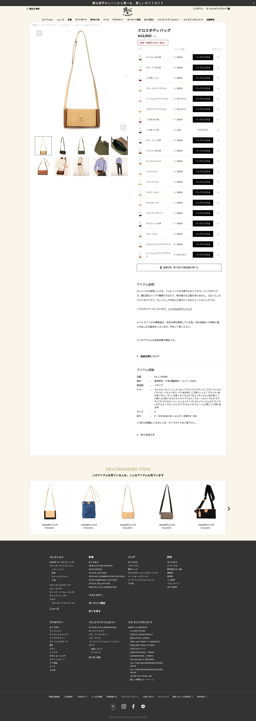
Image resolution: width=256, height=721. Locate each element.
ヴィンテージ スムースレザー (62, 592)
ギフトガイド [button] (81, 19)
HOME (35, 25)
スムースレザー (56, 588)
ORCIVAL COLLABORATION (103, 587)
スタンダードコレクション (61, 565)
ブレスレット (55, 631)
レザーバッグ (58, 569)
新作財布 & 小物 (174, 569)
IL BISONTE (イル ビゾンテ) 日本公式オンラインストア (128, 11)
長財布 (170, 573)
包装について (97, 649)
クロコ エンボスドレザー (60, 585)
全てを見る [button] (149, 19)
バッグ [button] (106, 19)
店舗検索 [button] (210, 19)
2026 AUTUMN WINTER (101, 565)
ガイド (92, 645)
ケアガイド (96, 652)
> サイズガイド (146, 434)
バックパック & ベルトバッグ (141, 580)
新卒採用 (200, 696)
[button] (126, 77)
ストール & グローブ (58, 641)
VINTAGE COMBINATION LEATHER (106, 576)
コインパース (173, 583)
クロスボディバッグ (91, 25)
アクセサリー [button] (118, 19)
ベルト (52, 648)
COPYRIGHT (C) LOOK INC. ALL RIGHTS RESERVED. (128, 717)
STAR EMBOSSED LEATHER (103, 580)
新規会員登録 (54, 696)
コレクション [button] (47, 19)
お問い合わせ (148, 696)
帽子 (51, 645)
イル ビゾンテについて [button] (193, 19)
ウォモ (52, 599)
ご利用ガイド (82, 696)
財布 (54, 573)
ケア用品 (53, 663)
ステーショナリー (57, 659)
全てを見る (94, 562)
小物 (54, 580)
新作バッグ (133, 569)
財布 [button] (169, 556)
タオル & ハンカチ (57, 656)
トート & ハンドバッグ (138, 576)
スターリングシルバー (98, 634)
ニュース (60, 19)
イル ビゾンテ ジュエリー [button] (168, 19)
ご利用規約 (68, 696)
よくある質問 (97, 696)
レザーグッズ (95, 638)
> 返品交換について (148, 356)
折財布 (170, 576)
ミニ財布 (171, 580)
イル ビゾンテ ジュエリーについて (104, 641)
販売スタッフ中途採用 (182, 696)
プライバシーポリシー (130, 696)
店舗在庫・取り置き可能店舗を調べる (180, 267)
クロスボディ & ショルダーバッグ (143, 573)
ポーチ (52, 666)
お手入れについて (138, 648)
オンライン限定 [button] (134, 19)
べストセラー (173, 565)
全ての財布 (172, 587)
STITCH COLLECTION (99, 583)
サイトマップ (163, 696)
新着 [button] (70, 19)
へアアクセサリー (57, 638)
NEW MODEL (95, 569)
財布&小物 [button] (94, 19)
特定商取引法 (111, 696)
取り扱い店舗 (95, 657)
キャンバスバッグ (59, 576)
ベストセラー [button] (96, 594)
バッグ (76, 25)
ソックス (53, 652)
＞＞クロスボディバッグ (180, 309)
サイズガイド (175, 422)
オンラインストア (48, 25)
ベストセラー (65, 25)
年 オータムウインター (62, 562)
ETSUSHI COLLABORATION (102, 627)
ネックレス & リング (58, 634)
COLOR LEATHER (97, 573)
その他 (131, 583)
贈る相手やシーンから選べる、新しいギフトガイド (128, 3)
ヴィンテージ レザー (58, 595)
